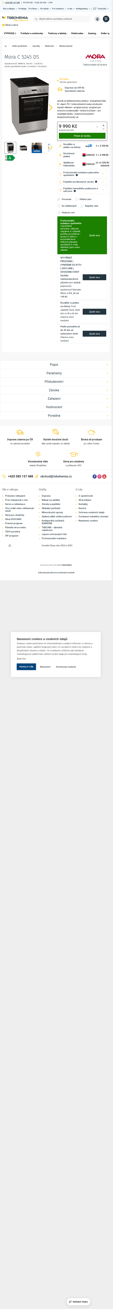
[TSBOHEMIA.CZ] (15, 19)
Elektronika (77, 33)
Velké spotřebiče (19, 46)
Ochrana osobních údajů (91, 512)
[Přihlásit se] (97, 19)
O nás (69, 9)
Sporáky (36, 46)
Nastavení (45, 667)
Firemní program (14, 523)
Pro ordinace (58, 9)
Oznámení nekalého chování (93, 516)
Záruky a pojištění (51, 504)
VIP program (11, 535)
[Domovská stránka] (5, 46)
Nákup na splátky (51, 500)
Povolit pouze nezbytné (66, 667)
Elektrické (49, 46)
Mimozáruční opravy (52, 512)
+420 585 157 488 (12, 3)
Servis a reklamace (15, 504)
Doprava (46, 496)
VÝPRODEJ (10, 33)
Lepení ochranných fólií (54, 534)
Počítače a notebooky (32, 33)
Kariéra (82, 508)
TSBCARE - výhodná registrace (52, 528)
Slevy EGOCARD (13, 519)
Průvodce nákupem (15, 496)
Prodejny (22, 9)
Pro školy (44, 9)
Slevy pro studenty (14, 515)
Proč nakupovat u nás (16, 500)
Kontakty (83, 504)
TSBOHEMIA (66, 565)
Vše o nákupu (9, 9)
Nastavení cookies (88, 520)
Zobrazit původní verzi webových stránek (56, 572)
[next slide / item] (51, 148)
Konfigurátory (82, 9)
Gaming (92, 33)
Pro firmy (32, 9)
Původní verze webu (15, 527)
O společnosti (86, 496)
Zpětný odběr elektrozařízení (57, 516)
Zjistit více (21, 658)
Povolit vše (26, 667)
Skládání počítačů (51, 508)
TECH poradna (12, 531)
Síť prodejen (85, 500)
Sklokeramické (65, 46)
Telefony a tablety (57, 33)
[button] (100, 8)
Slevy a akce (11, 25)
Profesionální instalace (54, 538)
